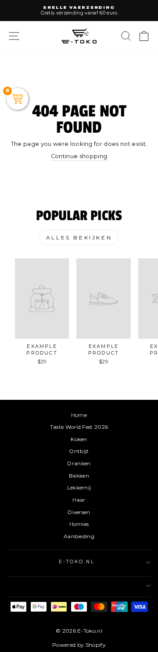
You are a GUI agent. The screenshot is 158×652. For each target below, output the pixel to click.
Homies (79, 524)
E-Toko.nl (77, 562)
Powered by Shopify (79, 644)
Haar (78, 499)
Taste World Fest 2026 (79, 427)
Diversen (79, 512)
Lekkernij (79, 487)
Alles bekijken (79, 237)
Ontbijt (79, 451)
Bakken (79, 475)
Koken (79, 439)
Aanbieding (79, 536)
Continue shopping (79, 156)
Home (79, 415)
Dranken (78, 463)
